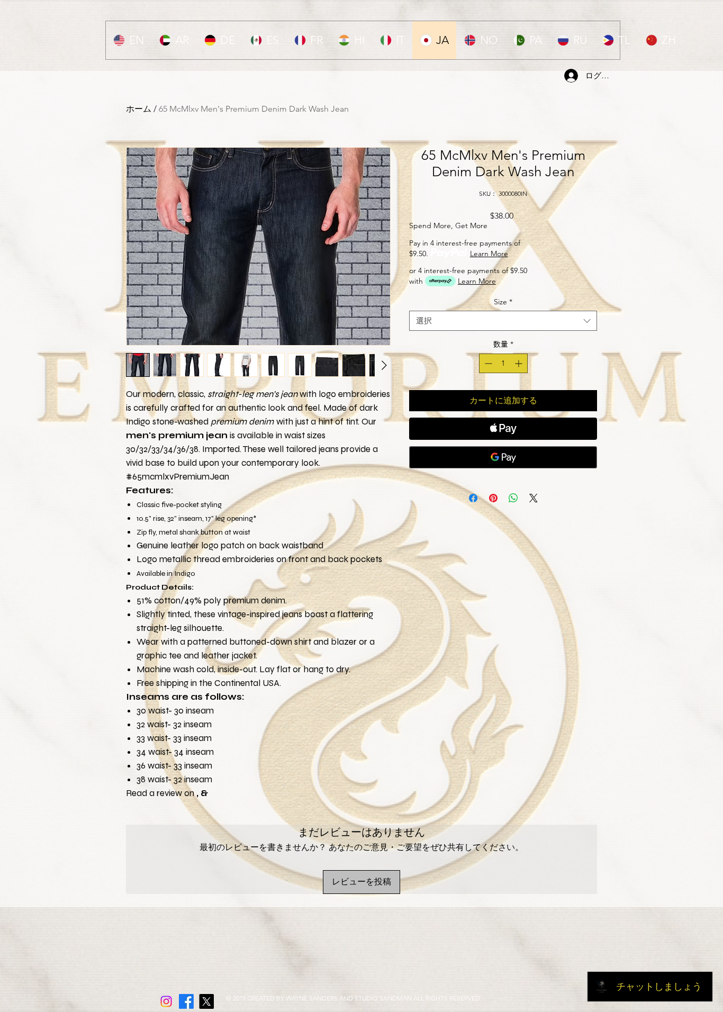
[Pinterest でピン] (493, 498)
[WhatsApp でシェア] (513, 498)
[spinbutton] (503, 363)
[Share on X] (533, 498)
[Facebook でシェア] (473, 498)
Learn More (489, 253)
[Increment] (519, 363)
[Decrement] (487, 363)
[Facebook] (186, 1001)
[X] (206, 1001)
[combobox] (503, 321)
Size (503, 301)
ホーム (138, 109)
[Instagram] (166, 1001)
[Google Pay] (503, 457)
